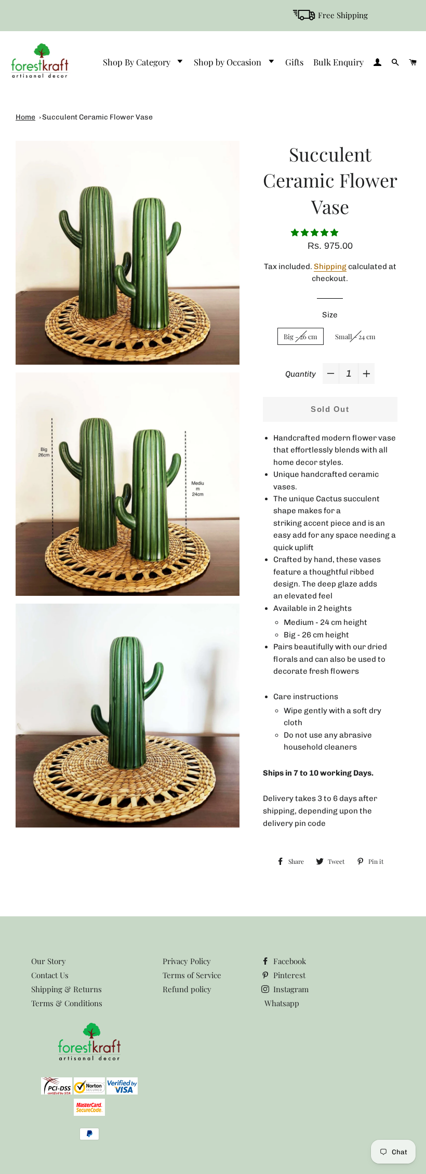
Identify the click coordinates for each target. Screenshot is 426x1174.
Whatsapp (281, 1003)
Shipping (330, 266)
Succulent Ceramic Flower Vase (97, 117)
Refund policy (187, 989)
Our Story (48, 961)
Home (25, 117)
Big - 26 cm (300, 336)
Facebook (288, 961)
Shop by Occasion (228, 62)
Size (330, 314)
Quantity (300, 374)
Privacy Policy (187, 961)
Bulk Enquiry (338, 62)
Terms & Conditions (66, 1003)
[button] (315, 232)
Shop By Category (137, 62)
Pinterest (288, 975)
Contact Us (50, 975)
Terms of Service (192, 975)
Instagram (290, 989)
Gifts (294, 62)
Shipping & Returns (66, 989)
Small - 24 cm (355, 336)
